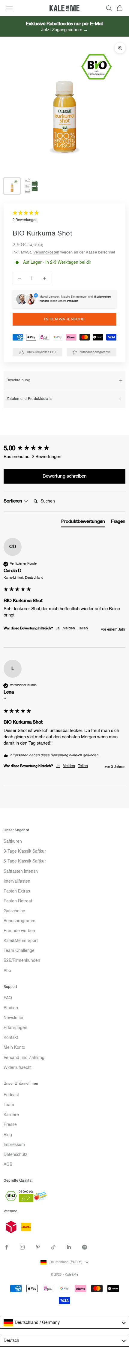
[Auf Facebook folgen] (7, 1247)
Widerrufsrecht (18, 1068)
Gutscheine (14, 911)
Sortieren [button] (13, 501)
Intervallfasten (17, 881)
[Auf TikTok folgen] (53, 1247)
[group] (64, 449)
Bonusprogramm (19, 921)
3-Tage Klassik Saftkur (25, 851)
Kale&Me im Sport (21, 941)
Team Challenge (19, 951)
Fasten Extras (17, 891)
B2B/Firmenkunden (22, 960)
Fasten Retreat (18, 901)
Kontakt (11, 1038)
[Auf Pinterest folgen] (38, 1247)
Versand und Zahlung (24, 1058)
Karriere (11, 1115)
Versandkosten (46, 252)
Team (9, 1105)
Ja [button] (58, 628)
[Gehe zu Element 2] (31, 186)
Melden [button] (69, 628)
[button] (64, 216)
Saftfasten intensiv (21, 871)
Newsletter (14, 1018)
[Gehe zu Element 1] (12, 186)
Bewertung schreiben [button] (65, 476)
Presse (10, 1125)
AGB (8, 1164)
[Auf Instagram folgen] (22, 1247)
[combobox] (64, 1323)
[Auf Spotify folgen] (85, 1247)
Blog (8, 1135)
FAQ (8, 998)
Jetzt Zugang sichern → (64, 30)
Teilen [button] (83, 628)
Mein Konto (14, 1048)
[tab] (83, 522)
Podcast (11, 1095)
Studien (11, 1008)
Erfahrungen (15, 1028)
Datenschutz (15, 1155)
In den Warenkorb (64, 319)
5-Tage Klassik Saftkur (25, 861)
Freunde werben (19, 931)
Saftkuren (13, 841)
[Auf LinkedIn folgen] (69, 1247)
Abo (7, 971)
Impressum (14, 1145)
